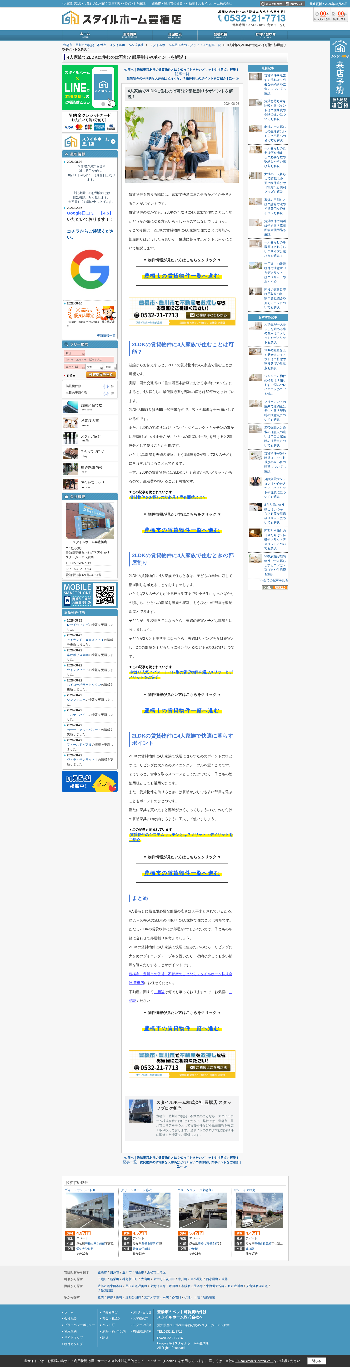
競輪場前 (209, 1297)
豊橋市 (89, 1243)
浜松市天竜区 (156, 1272)
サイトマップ (73, 1337)
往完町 (267, 1243)
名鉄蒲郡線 (105, 1290)
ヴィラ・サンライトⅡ (82, 759)
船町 (119, 1297)
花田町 (170, 1279)
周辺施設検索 (142, 1331)
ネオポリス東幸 (78, 655)
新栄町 (114, 1279)
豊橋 (101, 1297)
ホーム (69, 1312)
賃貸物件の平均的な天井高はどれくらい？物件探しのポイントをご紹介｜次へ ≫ (183, 78)
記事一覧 (182, 74)
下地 (197, 1297)
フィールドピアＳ (79, 744)
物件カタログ (73, 1344)
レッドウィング (78, 625)
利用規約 (70, 1331)
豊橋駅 (250, 1249)
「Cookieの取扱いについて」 (254, 1361)
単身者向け (110, 1312)
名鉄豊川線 (235, 1286)
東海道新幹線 (215, 1286)
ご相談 (159, 992)
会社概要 (70, 1318)
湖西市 (139, 1272)
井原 (110, 1297)
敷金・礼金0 (111, 1318)
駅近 (105, 1337)
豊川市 (127, 1272)
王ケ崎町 (99, 1243)
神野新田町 (130, 1279)
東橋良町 (212, 1243)
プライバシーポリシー (79, 1325)
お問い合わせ (142, 1312)
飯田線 (173, 1286)
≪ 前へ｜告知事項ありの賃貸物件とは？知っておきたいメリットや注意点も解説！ (181, 69)
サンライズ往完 (244, 1190)
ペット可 (108, 1325)
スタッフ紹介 (142, 1325)
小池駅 (193, 1249)
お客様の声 (140, 1318)
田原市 (114, 1272)
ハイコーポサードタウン (84, 684)
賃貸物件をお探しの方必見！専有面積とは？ (168, 497)
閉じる (316, 1361)
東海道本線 (158, 1286)
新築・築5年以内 (114, 1331)
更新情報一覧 (106, 335)
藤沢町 (154, 1243)
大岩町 (145, 1279)
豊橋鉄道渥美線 (136, 1286)
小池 (187, 1297)
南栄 (166, 1297)
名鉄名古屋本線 (192, 1286)
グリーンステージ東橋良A (195, 1190)
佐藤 (224, 1279)
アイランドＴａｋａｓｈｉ (85, 640)
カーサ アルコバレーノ (84, 730)
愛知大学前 (152, 1297)
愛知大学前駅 (85, 1249)
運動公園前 (133, 1297)
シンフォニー (76, 700)
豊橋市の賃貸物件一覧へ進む (182, 276)
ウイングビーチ (78, 670)
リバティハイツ (78, 715)
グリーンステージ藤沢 (136, 1190)
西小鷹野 (212, 1279)
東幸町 (158, 1279)
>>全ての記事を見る (274, 580)
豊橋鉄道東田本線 (110, 1286)
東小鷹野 (196, 1279)
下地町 (102, 1279)
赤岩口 (176, 1297)
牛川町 (182, 1279)
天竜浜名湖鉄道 (257, 1286)
